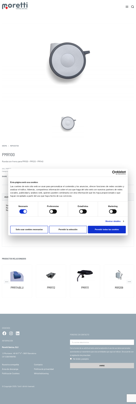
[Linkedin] (17, 333)
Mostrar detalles (113, 221)
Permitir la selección (68, 229)
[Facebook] (4, 333)
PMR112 (51, 287)
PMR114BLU (17, 287)
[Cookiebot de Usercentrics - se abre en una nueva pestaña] (114, 173)
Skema (4, 146)
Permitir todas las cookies (107, 229)
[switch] (53, 211)
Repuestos (14, 146)
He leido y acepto (81, 358)
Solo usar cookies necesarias (29, 229)
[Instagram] (11, 333)
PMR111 (85, 287)
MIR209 (119, 287)
